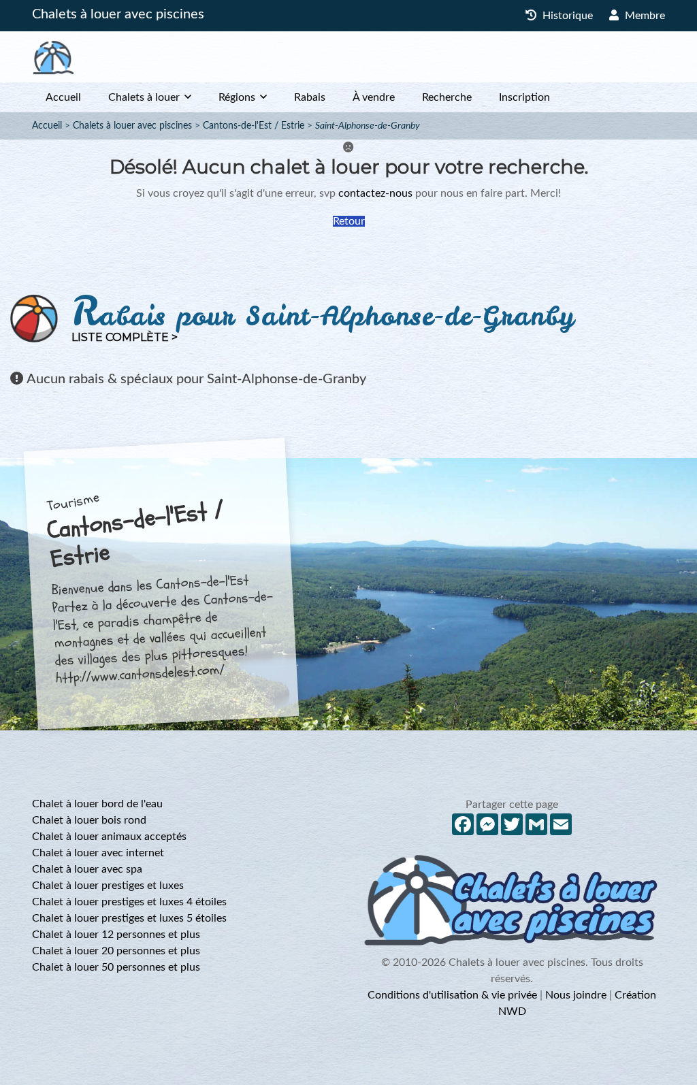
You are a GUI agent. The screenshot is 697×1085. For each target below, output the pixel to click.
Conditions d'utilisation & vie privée (452, 995)
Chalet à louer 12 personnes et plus (116, 934)
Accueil (63, 97)
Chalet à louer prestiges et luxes (108, 885)
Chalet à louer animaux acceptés (109, 836)
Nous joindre (575, 995)
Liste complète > (124, 337)
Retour (349, 221)
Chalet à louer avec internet (98, 852)
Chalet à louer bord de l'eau (97, 803)
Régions (236, 97)
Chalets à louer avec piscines (118, 14)
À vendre (374, 97)
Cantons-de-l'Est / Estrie (253, 126)
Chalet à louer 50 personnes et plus (116, 967)
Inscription (524, 97)
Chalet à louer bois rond (89, 820)
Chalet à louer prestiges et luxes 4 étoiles (129, 901)
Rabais (309, 97)
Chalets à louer (144, 97)
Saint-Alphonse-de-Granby (367, 126)
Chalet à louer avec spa (87, 869)
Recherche (447, 97)
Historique (566, 15)
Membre (643, 15)
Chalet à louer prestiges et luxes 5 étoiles (129, 918)
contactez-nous (375, 193)
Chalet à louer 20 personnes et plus (116, 950)
